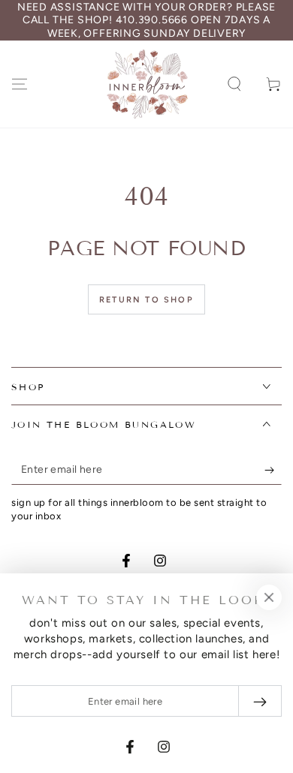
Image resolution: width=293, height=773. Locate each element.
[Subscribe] (273, 469)
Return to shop (146, 300)
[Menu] (19, 84)
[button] (234, 84)
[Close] (268, 597)
